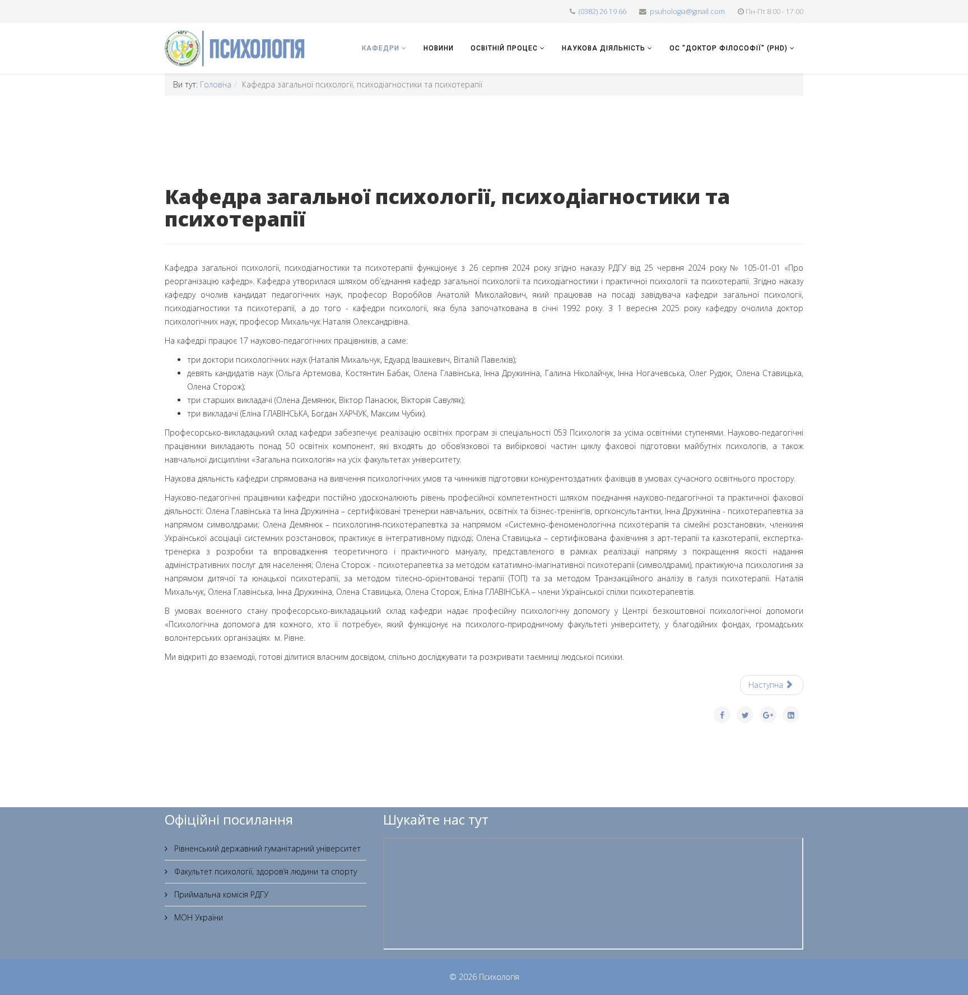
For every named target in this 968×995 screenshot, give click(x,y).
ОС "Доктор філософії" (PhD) (728, 48)
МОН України (197, 917)
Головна (215, 84)
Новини (439, 48)
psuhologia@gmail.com (687, 11)
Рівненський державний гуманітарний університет (266, 848)
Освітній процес (504, 48)
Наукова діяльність (603, 48)
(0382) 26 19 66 (602, 11)
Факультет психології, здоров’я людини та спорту (264, 871)
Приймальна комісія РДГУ (220, 894)
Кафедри (380, 48)
